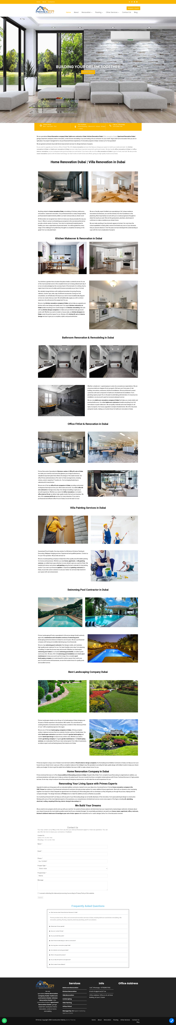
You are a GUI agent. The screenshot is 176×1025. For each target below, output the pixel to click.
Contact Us (51, 2)
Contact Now (88, 72)
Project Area (41, 873)
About (44, 2)
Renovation (86, 12)
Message (40, 880)
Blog (136, 12)
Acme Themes (70, 1020)
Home (38, 2)
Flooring (98, 12)
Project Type (41, 865)
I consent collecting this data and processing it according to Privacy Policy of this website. (66, 893)
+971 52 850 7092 (47, 837)
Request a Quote (133, 8)
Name (39, 844)
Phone (40, 858)
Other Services (112, 12)
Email (39, 851)
